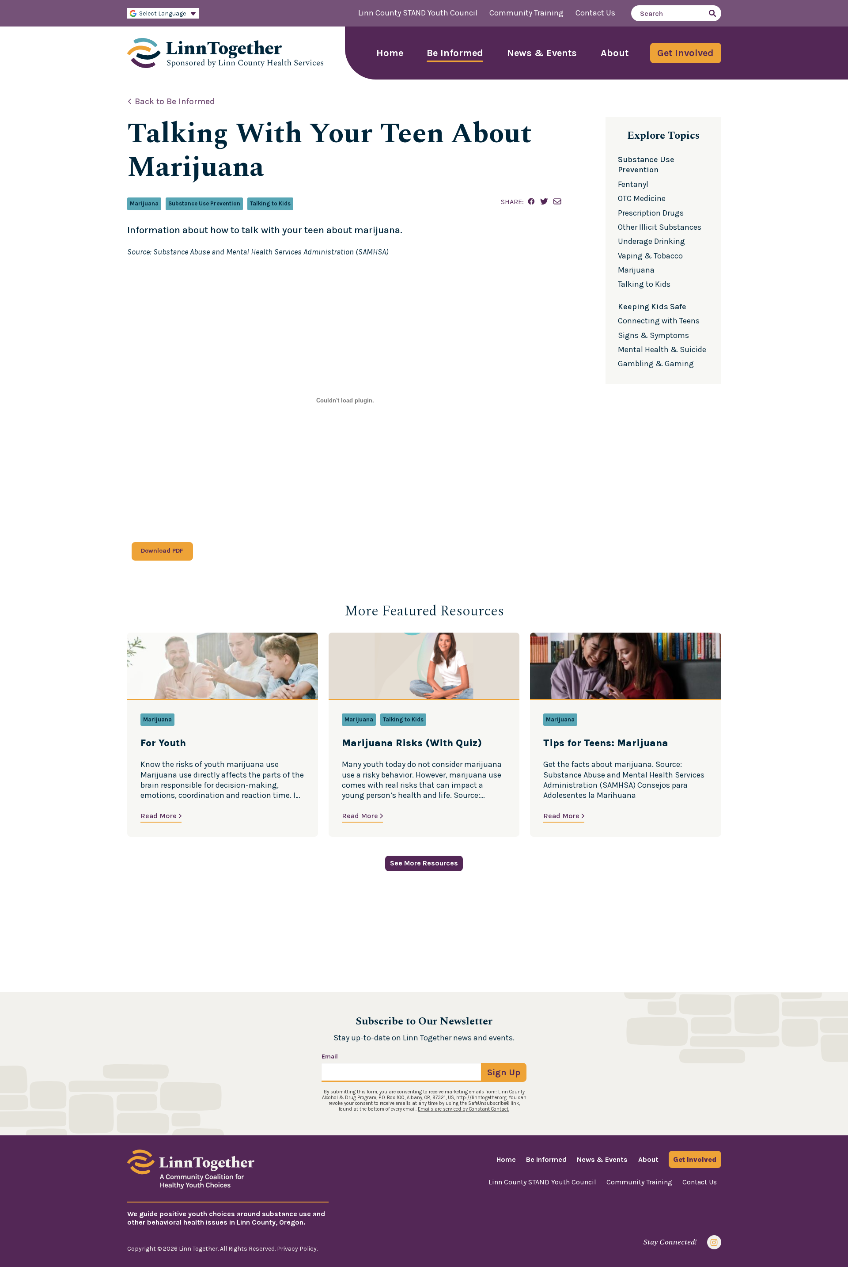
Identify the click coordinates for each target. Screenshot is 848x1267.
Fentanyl (633, 184)
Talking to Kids (270, 203)
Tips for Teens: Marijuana (605, 743)
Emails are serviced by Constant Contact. (463, 1109)
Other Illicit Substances (659, 227)
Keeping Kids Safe (652, 306)
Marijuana (144, 203)
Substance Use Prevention (204, 203)
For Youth (163, 743)
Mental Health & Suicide (662, 349)
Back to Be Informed (175, 101)
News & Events (542, 53)
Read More (158, 816)
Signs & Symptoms (653, 335)
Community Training (526, 13)
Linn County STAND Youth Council (417, 13)
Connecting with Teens (659, 321)
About (614, 53)
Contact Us (595, 13)
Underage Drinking (651, 241)
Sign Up (503, 1072)
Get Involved (685, 53)
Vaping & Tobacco (650, 256)
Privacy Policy (297, 1248)
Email (330, 1057)
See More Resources (424, 863)
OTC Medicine (642, 198)
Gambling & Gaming (656, 363)
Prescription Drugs (651, 213)
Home (389, 53)
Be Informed (455, 53)
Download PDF (162, 550)
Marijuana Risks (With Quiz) (412, 743)
